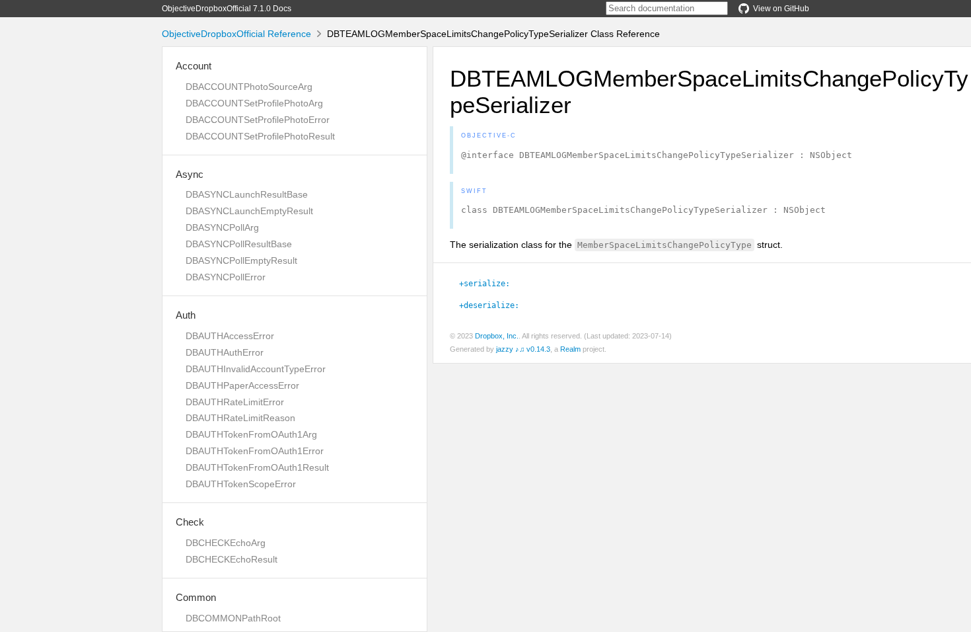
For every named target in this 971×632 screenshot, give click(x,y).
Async (189, 174)
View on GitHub (781, 8)
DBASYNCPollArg (222, 227)
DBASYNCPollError (226, 277)
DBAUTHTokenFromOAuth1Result (257, 467)
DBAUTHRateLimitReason (240, 418)
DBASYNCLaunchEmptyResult (249, 211)
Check (190, 522)
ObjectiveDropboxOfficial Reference (236, 33)
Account (193, 65)
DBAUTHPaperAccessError (242, 385)
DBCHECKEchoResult (231, 559)
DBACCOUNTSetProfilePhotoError (258, 119)
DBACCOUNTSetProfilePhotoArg (254, 103)
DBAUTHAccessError (230, 336)
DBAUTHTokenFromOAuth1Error (255, 451)
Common (196, 597)
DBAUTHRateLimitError (235, 402)
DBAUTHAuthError (225, 352)
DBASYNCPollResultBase (239, 244)
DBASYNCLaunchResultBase (247, 194)
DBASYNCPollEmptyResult (241, 260)
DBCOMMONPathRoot (233, 618)
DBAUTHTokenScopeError (241, 484)
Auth (186, 315)
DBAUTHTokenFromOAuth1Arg (251, 434)
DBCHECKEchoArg (226, 542)
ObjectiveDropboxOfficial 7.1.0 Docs (226, 8)
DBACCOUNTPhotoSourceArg (249, 86)
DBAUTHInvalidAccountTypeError (256, 369)
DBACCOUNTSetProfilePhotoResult (260, 136)
